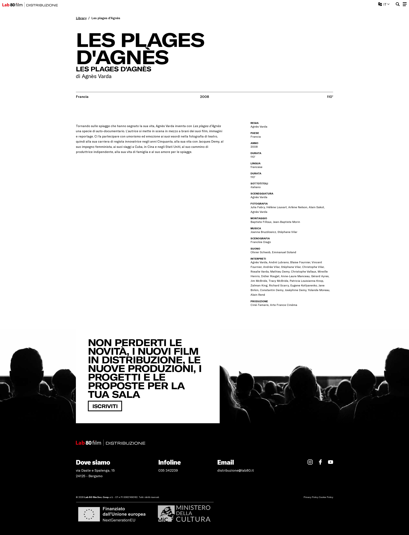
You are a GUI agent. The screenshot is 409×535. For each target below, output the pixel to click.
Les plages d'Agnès (105, 18)
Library (81, 18)
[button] (398, 4)
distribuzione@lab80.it (235, 470)
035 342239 (168, 470)
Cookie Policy (326, 497)
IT (385, 4)
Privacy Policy (311, 497)
